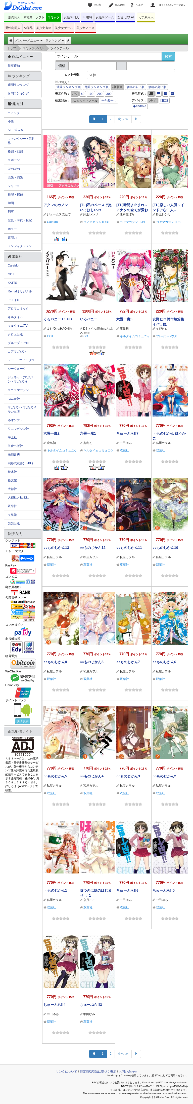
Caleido (52, 222)
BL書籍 (87, 17)
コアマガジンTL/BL (96, 222)
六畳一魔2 (51, 433)
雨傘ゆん (103, 328)
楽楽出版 (14, 523)
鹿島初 (124, 328)
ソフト (39, 17)
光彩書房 (14, 454)
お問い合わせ (128, 1071)
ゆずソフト (15, 420)
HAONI (65, 328)
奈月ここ (89, 900)
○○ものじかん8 (92, 662)
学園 (11, 203)
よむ (50, 328)
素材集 (27, 17)
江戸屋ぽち (127, 214)
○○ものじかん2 (164, 776)
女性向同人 (71, 17)
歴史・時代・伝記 (20, 220)
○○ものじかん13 (56, 548)
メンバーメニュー (27, 40)
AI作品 (28, 28)
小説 (11, 121)
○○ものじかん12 (93, 548)
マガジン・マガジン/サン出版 (22, 409)
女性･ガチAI (125, 17)
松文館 (12, 480)
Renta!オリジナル (20, 291)
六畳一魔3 (124, 319)
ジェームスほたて (59, 214)
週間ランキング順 (69, 87)
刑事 (11, 211)
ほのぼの (14, 169)
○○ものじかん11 (129, 548)
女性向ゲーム (105, 17)
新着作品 (14, 65)
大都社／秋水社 (18, 497)
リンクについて (66, 1071)
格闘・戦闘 (15, 151)
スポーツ (14, 160)
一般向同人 (12, 17)
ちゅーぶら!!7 (127, 433)
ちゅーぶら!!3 (91, 1005)
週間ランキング (18, 85)
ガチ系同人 (146, 17)
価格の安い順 (135, 87)
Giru (56, 328)
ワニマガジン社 (18, 429)
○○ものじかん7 (128, 662)
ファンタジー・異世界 (21, 141)
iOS (165, 100)
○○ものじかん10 (165, 548)
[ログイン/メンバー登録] (153, 2)
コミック (53, 17)
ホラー (12, 229)
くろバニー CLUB (57, 319)
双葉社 (124, 450)
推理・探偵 (15, 194)
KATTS (12, 283)
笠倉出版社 (15, 446)
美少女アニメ (85, 28)
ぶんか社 (14, 399)
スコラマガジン (18, 390)
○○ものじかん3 (128, 776)
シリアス (14, 186)
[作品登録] (111, 2)
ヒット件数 (71, 74)
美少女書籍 (43, 28)
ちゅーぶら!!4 (54, 1005)
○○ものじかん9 (55, 662)
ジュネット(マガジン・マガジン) (20, 379)
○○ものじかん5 (55, 776)
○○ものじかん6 (164, 662)
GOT (50, 336)
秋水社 (12, 472)
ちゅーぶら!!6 (127, 890)
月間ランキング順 (96, 87)
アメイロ (14, 300)
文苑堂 (12, 515)
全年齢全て (109, 100)
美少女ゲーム (64, 28)
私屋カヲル (163, 443)
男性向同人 (12, 28)
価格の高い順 (157, 87)
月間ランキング (18, 93)
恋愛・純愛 (15, 177)
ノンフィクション (20, 246)
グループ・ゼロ (18, 343)
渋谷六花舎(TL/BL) (20, 463)
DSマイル (89, 328)
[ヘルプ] (132, 2)
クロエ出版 (15, 334)
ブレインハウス (166, 336)
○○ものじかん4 (92, 776)
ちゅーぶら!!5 (164, 890)
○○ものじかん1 (55, 890)
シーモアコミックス (21, 360)
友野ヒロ (162, 328)
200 (100, 94)
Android (140, 106)
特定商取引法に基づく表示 (98, 1071)
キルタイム (15, 317)
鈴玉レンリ (90, 214)
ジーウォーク (17, 368)
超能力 (12, 237)
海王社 (12, 437)
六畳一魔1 (88, 433)
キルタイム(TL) (18, 325)
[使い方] (90, 2)
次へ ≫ (123, 119)
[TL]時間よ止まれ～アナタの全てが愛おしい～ (132, 210)
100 (90, 94)
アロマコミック (18, 308)
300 (109, 94)
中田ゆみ (126, 443)
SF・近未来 (16, 130)
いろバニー (89, 319)
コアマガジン (17, 351)
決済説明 (23, 721)
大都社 (12, 489)
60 (82, 94)
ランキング (53, 40)
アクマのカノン (55, 205)
